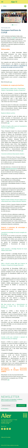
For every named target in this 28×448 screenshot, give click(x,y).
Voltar (4, 6)
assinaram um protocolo (11, 168)
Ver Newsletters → (5, 408)
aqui (11, 82)
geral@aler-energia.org (5, 422)
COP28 (13, 37)
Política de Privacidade (5, 437)
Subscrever (21, 405)
